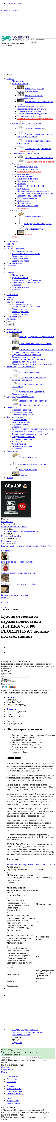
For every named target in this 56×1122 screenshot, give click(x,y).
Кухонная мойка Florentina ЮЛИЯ (17, 562)
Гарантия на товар (20, 261)
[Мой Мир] (11, 687)
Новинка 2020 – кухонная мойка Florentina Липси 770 (26, 546)
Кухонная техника (20, 174)
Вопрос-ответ (13, 1100)
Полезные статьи (14, 263)
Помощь (5, 1072)
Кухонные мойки (20, 83)
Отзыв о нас (12, 1079)
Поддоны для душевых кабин (25, 153)
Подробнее (17, 1042)
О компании (12, 241)
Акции (10, 246)
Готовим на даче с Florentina (14, 526)
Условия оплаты (19, 256)
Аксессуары (17, 210)
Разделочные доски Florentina (14, 595)
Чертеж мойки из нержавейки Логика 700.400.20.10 (31, 864)
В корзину (6, 679)
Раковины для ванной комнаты (26, 123)
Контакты (11, 266)
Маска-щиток (18, 81)
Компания (5, 1067)
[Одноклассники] (8, 687)
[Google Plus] (14, 687)
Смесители (17, 164)
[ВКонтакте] (3, 687)
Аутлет (15, 237)
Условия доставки (20, 258)
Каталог (10, 78)
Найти (10, 324)
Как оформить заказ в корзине (26, 253)
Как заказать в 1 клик (22, 251)
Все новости (7, 521)
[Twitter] (5, 687)
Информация (7, 1070)
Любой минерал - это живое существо (18, 573)
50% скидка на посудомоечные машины (19, 531)
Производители (14, 1103)
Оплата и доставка (15, 249)
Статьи (10, 1098)
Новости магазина (12, 1055)
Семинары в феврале (11, 541)
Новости (11, 244)
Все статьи (6, 551)
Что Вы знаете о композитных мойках (18, 584)
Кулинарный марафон (11, 536)
